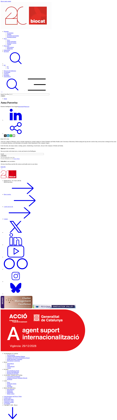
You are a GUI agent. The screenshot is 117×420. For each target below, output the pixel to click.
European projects (11, 37)
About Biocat (7, 76)
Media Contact (10, 393)
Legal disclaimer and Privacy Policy (13, 396)
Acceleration (10, 33)
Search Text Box (5, 94)
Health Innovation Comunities (14, 359)
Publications (7, 50)
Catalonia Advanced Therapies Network (17, 378)
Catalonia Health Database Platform (16, 356)
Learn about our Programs (13, 376)
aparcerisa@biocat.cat (23, 106)
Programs (6, 31)
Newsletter (9, 386)
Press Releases (10, 389)
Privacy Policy (17, 158)
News (5, 38)
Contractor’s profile (9, 402)
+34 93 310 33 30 (8, 206)
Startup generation (11, 41)
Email (2, 154)
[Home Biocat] (26, 28)
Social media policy (9, 399)
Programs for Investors (12, 373)
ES (8, 66)
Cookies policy (7, 398)
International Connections (13, 360)
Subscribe (3, 166)
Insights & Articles (11, 43)
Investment (6, 75)
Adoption (6, 73)
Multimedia (10, 48)
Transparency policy (9, 400)
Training (9, 34)
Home (5, 98)
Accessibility (7, 403)
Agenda (9, 44)
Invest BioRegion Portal (13, 370)
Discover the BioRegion (10, 71)
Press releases (10, 47)
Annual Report (10, 366)
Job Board (9, 379)
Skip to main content (6, 1)
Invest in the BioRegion (13, 372)
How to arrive (7, 194)
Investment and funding (13, 35)
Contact (6, 219)
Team (8, 365)
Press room (6, 45)
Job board (6, 51)
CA (8, 68)
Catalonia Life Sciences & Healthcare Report (18, 358)
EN (5, 65)
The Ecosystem (11, 355)
